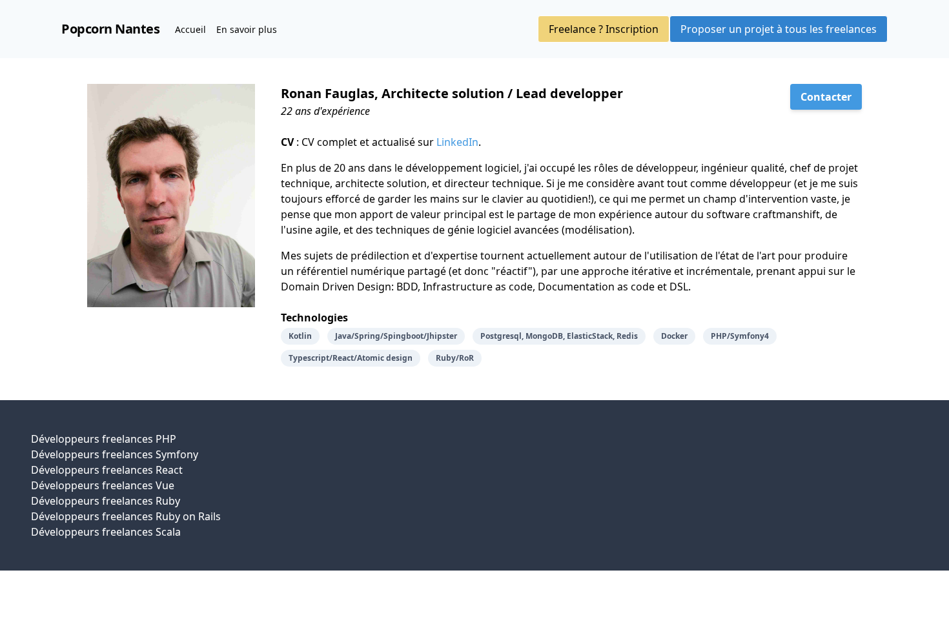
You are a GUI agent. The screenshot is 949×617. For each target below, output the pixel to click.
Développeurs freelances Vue (102, 485)
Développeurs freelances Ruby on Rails (126, 516)
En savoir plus (246, 29)
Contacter (826, 97)
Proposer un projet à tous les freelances (778, 29)
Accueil (190, 29)
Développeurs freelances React (107, 470)
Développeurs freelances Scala (106, 532)
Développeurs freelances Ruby (105, 501)
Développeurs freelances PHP (103, 439)
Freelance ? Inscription (603, 29)
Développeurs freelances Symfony (114, 454)
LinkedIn (457, 142)
